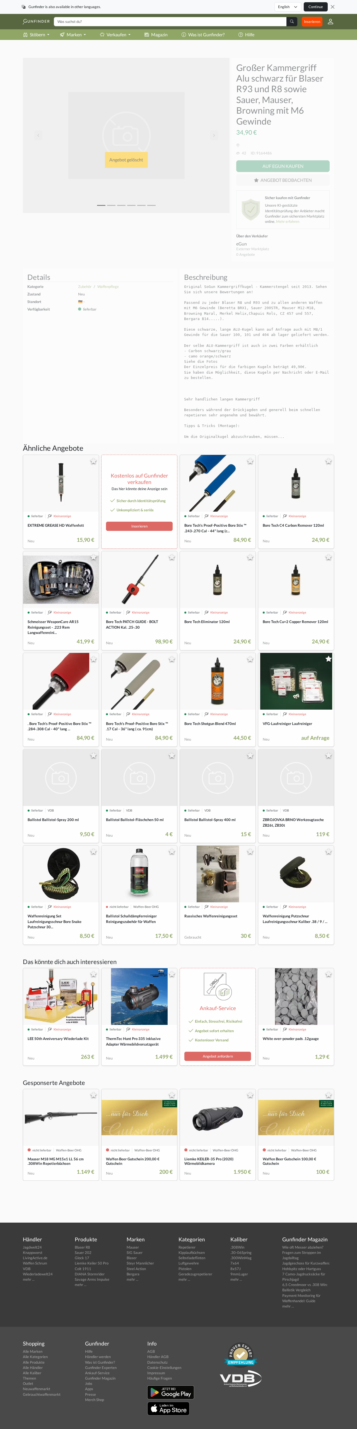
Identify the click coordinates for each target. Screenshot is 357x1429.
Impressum (156, 1373)
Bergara (133, 1274)
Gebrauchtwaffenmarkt (42, 1394)
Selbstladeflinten (191, 1258)
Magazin (159, 34)
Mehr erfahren (287, 221)
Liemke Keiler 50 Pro (91, 1263)
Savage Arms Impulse (92, 1279)
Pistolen (184, 1268)
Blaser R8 (82, 1247)
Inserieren (312, 21)
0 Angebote (245, 254)
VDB (26, 1268)
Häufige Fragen (159, 1378)
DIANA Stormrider (90, 1274)
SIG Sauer (135, 1252)
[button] (328, 21)
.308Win (237, 1247)
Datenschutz (157, 1362)
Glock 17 (82, 1258)
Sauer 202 (83, 1252)
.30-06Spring (241, 1252)
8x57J (235, 1268)
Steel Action (136, 1268)
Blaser (132, 1258)
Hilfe (249, 34)
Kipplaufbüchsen (191, 1252)
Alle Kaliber (32, 1373)
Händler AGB (157, 1356)
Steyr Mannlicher (140, 1263)
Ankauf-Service (97, 1373)
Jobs (88, 1383)
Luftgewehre (188, 1263)
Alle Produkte (34, 1362)
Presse (90, 1394)
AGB (151, 1351)
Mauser (133, 1247)
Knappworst (32, 1252)
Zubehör (84, 286)
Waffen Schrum (35, 1263)
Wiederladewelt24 (38, 1274)
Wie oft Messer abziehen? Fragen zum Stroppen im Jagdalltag (302, 1252)
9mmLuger (239, 1274)
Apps (89, 1389)
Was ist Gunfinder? (206, 34)
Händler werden (98, 1356)
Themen (29, 1378)
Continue (315, 6)
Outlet (28, 1383)
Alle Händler (33, 1367)
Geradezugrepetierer (195, 1274)
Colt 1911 (83, 1268)
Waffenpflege (108, 286)
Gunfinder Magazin (100, 1378)
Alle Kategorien (35, 1356)
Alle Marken (32, 1351)
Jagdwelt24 (32, 1247)
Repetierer (187, 1247)
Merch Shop (94, 1399)
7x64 (234, 1263)
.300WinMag (241, 1258)
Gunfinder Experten (101, 1367)
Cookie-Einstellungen (164, 1367)
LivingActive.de (35, 1258)
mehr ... (29, 1279)
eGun (241, 243)
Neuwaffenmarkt (36, 1389)
